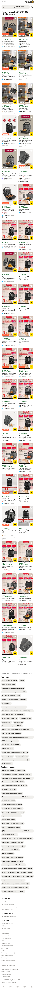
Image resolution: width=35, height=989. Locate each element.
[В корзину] (15, 35)
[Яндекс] (14, 982)
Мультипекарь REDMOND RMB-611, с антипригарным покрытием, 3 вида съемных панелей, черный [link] (8, 660)
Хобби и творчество (7, 945)
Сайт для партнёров (7, 909)
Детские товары (6, 963)
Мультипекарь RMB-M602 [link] (24, 341)
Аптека (3, 940)
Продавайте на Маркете (8, 904)
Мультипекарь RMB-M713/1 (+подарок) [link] (24, 531)
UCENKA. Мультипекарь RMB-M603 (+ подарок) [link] (9, 309)
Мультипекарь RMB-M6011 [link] (7, 567)
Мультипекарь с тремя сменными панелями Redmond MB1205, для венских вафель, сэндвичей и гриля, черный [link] (8, 277)
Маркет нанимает (6, 974)
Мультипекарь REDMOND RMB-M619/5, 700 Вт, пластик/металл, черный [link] (9, 75)
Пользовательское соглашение (10, 969)
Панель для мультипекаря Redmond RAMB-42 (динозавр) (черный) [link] (25, 174)
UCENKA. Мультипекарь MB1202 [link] (9, 404)
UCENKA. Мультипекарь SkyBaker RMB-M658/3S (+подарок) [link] (9, 499)
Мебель (3, 926)
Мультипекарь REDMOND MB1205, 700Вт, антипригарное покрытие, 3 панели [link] (8, 109)
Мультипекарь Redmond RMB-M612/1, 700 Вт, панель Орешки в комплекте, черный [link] (25, 141)
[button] (32, 7)
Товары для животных (7, 958)
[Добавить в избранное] (15, 18)
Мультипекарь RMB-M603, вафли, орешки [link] (25, 436)
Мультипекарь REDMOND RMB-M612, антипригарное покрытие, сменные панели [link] (25, 109)
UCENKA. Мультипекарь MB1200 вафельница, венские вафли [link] (25, 373)
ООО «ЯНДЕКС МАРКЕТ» (13, 980)
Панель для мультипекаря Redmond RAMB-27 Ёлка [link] (25, 660)
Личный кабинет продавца (9, 902)
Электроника (5, 933)
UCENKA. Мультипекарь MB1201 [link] (25, 567)
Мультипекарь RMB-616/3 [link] (24, 309)
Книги (3, 950)
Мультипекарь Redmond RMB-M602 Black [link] (9, 141)
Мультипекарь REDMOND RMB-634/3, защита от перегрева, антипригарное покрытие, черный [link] (25, 404)
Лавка (10, 986)
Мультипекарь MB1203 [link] (8, 598)
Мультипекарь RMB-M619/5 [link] (24, 210)
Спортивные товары (7, 955)
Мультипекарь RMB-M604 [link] (24, 277)
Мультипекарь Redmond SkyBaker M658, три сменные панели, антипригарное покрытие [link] (9, 628)
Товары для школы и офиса (9, 953)
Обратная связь (5, 971)
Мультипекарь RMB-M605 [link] (24, 499)
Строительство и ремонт (8, 960)
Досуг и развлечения (7, 923)
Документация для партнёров (9, 906)
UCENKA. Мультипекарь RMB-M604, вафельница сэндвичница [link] (9, 245)
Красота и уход (5, 943)
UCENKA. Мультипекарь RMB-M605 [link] (25, 245)
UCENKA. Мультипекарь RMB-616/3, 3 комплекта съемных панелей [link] (9, 373)
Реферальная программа (8, 916)
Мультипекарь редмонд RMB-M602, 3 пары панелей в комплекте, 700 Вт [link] (8, 42)
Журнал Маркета (6, 976)
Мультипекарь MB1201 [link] (25, 598)
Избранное (17, 986)
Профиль (31, 986)
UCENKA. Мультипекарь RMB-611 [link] (9, 341)
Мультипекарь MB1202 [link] (8, 468)
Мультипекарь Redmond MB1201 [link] (9, 531)
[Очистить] (27, 7)
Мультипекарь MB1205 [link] (25, 627)
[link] (9, 680)
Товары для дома (6, 938)
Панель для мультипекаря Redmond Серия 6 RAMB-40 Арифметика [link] (9, 436)
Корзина (24, 986)
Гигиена (3, 931)
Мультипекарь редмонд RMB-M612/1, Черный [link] (8, 210)
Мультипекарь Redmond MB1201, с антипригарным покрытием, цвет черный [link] (26, 75)
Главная (3, 986)
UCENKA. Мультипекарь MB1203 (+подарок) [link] (25, 469)
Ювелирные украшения (8, 965)
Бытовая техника (6, 928)
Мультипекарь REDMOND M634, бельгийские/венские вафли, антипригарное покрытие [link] (25, 42)
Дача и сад (4, 948)
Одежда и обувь (6, 936)
